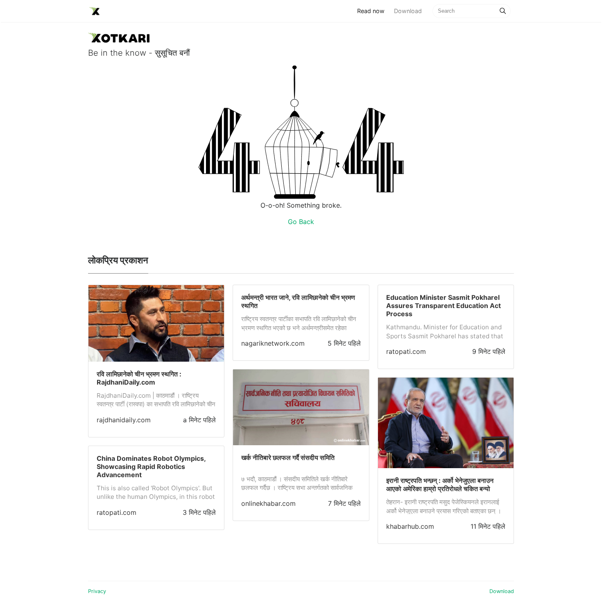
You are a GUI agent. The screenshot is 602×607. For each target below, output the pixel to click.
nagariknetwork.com (273, 343)
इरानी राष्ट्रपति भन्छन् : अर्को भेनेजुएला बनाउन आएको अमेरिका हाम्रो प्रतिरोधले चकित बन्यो (439, 484)
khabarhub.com (410, 526)
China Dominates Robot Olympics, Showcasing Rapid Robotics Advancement (151, 466)
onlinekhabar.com (268, 503)
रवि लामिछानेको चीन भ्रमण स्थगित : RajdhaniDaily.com (139, 378)
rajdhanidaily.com (124, 420)
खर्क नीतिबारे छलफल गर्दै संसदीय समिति (288, 457)
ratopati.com (116, 512)
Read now (373, 10)
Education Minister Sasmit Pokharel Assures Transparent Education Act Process (443, 305)
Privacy (97, 591)
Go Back (301, 221)
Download (408, 10)
